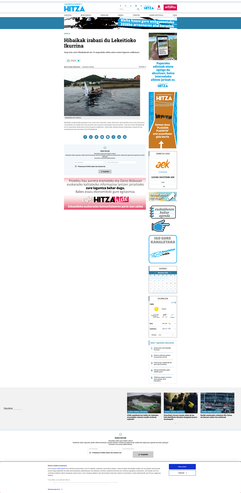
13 (145, 67)
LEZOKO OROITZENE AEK (162, 177)
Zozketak (136, 15)
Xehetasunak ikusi (54, 489)
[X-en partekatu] (91, 137)
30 (164, 277)
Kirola (67, 34)
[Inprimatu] (125, 137)
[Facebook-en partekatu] (85, 137)
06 (143, 67)
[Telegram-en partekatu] (108, 137)
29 (160, 277)
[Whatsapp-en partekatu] (113, 137)
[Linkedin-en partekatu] (119, 137)
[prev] (155, 273)
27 (152, 277)
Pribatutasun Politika (84, 166)
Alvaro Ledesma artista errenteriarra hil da (162, 356)
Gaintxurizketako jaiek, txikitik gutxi (162, 371)
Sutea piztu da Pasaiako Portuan (162, 349)
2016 (140, 67)
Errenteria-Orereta (88, 67)
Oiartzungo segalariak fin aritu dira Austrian (163, 363)
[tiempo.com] (175, 302)
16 (175, 283)
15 (170, 283)
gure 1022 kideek (59, 468)
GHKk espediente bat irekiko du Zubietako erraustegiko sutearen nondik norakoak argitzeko (142, 417)
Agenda (120, 15)
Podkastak (104, 15)
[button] (165, 334)
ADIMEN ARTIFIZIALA (156, 15)
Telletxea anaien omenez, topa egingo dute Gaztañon (163, 379)
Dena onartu (182, 466)
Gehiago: (154, 335)
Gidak (175, 15)
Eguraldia (163, 299)
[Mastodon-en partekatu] (96, 137)
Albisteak (67, 15)
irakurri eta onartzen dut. (92, 166)
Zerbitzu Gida (163, 154)
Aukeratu (181, 473)
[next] (170, 273)
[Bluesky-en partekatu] (102, 137)
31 (168, 277)
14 (166, 283)
